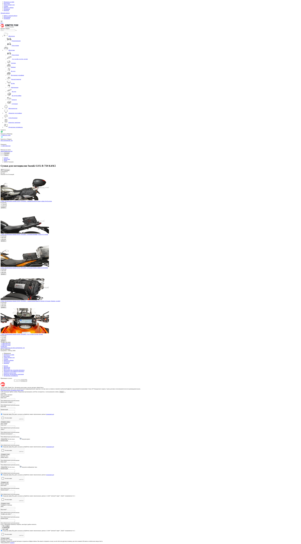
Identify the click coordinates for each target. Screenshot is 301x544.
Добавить (3, 207)
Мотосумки (7, 159)
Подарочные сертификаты (11, 375)
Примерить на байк (9, 2)
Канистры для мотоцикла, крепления (14, 374)
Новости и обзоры (9, 7)
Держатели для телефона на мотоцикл (14, 371)
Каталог (6, 365)
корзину (12, 542)
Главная (6, 157)
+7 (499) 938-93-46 (5, 146)
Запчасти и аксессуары (10, 373)
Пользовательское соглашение (9, 390)
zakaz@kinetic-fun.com (6, 151)
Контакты (6, 10)
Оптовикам (7, 9)
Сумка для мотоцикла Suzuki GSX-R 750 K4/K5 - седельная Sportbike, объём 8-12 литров (24, 234)
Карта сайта (20, 390)
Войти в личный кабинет (10, 15)
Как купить (7, 3)
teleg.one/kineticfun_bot (7, 140)
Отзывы (6, 6)
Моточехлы (7, 367)
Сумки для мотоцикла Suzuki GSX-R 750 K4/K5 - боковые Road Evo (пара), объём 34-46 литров (26, 201)
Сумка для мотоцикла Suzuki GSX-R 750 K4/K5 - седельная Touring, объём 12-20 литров (24, 267)
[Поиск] (16, 30)
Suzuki (5, 160)
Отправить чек (4, 482)
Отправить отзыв (5, 454)
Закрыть (6, 155)
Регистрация (7, 17)
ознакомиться (50, 414)
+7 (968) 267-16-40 (5, 135)
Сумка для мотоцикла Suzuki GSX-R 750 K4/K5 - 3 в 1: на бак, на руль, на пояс (22, 334)
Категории (6, 153)
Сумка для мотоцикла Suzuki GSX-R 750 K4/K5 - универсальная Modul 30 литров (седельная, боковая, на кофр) (30, 301)
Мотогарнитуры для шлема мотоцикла (14, 370)
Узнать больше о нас (9, 4)
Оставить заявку (5, 538)
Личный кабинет (5, 13)
